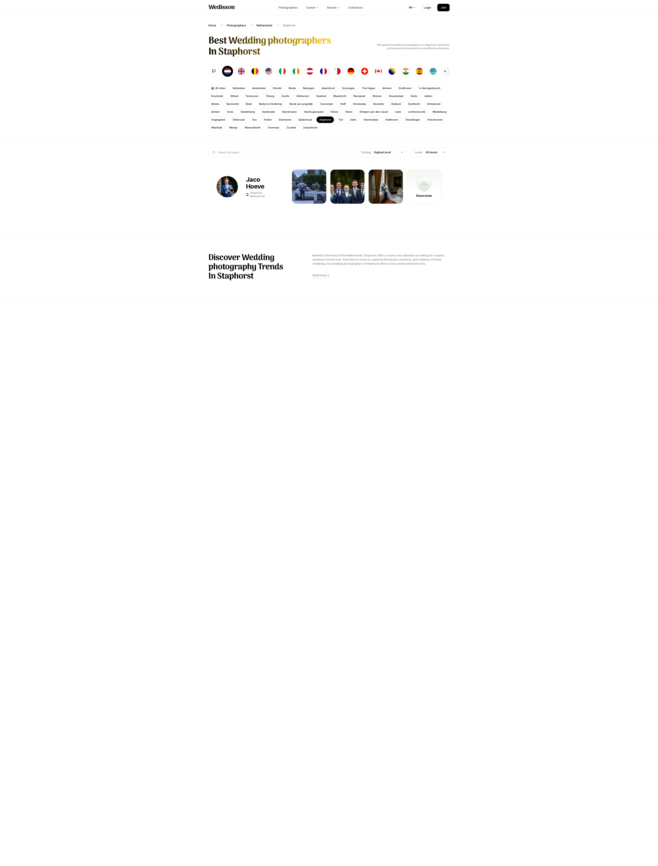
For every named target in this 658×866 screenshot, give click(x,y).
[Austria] (309, 71)
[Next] (444, 71)
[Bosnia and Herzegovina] (392, 71)
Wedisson (221, 7)
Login (427, 7)
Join (443, 7)
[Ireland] (296, 71)
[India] (405, 71)
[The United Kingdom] (241, 71)
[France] (323, 71)
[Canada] (378, 71)
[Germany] (350, 71)
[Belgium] (254, 71)
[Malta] (337, 71)
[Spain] (419, 71)
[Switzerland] (364, 71)
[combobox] (382, 152)
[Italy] (282, 71)
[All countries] (213, 71)
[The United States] (268, 71)
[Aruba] (433, 71)
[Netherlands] (227, 71)
